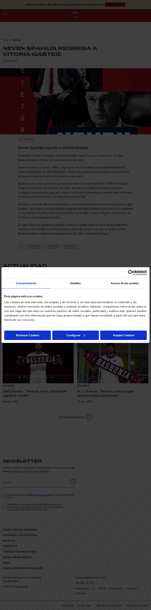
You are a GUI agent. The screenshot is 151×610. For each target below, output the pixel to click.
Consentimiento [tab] (26, 283)
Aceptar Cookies (123, 335)
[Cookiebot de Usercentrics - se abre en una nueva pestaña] (131, 272)
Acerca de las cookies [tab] (125, 283)
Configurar (73, 335)
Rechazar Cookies (27, 335)
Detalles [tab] (75, 283)
